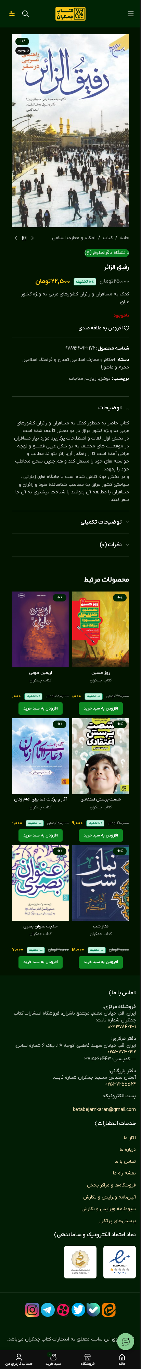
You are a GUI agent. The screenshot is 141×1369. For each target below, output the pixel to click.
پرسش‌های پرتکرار (117, 1221)
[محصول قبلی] (32, 238)
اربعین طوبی (40, 673)
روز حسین (100, 673)
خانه (124, 238)
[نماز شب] (100, 883)
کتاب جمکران (101, 680)
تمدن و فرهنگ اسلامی (46, 359)
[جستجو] (26, 14)
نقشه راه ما (124, 1173)
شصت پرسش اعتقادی (100, 799)
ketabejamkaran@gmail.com (104, 1110)
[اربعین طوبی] (40, 629)
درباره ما (128, 1149)
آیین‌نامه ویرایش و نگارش (109, 1197)
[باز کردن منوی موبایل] (131, 14)
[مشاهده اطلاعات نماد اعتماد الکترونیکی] (119, 1262)
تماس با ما (125, 1161)
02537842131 (122, 1027)
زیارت (91, 378)
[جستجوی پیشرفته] (12, 14)
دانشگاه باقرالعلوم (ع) (107, 252)
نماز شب (100, 926)
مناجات (76, 378)
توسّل (105, 378)
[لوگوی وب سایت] (70, 13)
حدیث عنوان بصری (40, 926)
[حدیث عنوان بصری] (40, 883)
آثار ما (130, 1138)
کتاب (108, 238)
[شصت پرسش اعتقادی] (100, 756)
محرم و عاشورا (115, 367)
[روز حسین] (100, 629)
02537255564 (120, 1084)
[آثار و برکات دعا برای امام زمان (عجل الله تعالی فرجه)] (40, 756)
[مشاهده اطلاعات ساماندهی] (80, 1262)
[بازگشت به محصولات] (24, 238)
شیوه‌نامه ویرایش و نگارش (108, 1209)
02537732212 (121, 1052)
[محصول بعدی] (16, 238)
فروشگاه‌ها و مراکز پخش (111, 1185)
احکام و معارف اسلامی (73, 238)
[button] (101, 708)
